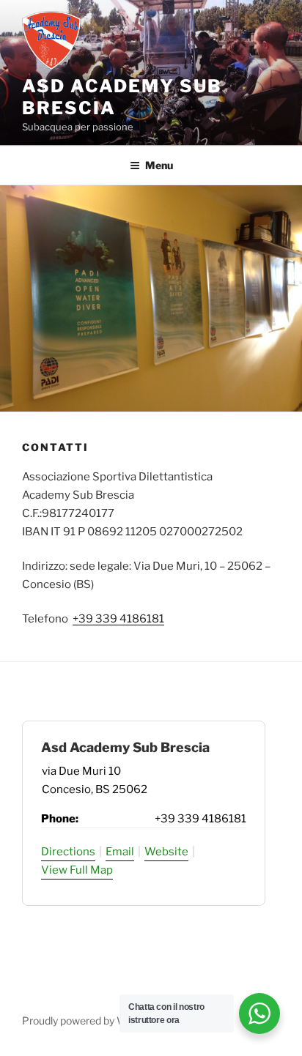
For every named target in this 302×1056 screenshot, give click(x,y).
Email (120, 851)
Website (166, 851)
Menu (159, 165)
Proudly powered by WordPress (95, 1020)
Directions (68, 851)
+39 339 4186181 (118, 618)
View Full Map (77, 870)
